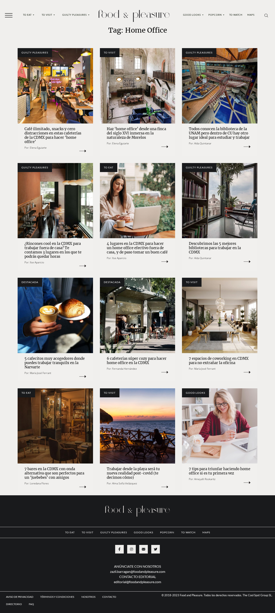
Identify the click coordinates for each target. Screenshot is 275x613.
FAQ (31, 604)
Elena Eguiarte (38, 147)
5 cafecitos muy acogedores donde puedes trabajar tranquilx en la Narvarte (54, 362)
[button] (8, 15)
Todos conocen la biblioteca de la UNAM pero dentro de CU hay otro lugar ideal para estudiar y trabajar (219, 133)
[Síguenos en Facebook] (119, 549)
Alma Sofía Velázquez (124, 483)
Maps (251, 14)
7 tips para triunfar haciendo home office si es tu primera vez (219, 471)
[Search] (266, 15)
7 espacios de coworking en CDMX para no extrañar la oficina (219, 360)
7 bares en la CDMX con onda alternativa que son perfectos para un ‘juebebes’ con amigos (54, 473)
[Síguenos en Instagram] (131, 549)
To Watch (235, 14)
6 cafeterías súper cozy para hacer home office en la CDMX (137, 360)
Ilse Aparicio (37, 262)
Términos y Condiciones (57, 596)
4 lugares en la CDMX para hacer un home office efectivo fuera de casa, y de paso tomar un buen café (137, 248)
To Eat (27, 14)
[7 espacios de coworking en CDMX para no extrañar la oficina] (219, 315)
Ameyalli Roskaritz (204, 479)
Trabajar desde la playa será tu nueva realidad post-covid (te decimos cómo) (133, 473)
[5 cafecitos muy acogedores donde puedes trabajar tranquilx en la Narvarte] (55, 315)
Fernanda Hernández (124, 369)
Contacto (109, 596)
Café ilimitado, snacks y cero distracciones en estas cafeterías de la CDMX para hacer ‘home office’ (52, 135)
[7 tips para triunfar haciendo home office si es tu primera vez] (219, 426)
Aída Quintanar (202, 143)
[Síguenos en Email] (143, 549)
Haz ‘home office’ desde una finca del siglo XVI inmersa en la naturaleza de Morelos (136, 133)
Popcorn (215, 14)
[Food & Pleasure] (134, 14)
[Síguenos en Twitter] (155, 549)
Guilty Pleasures (74, 14)
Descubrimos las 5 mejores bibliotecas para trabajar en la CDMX (215, 248)
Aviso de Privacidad (19, 596)
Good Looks (192, 14)
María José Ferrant (40, 373)
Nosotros (88, 596)
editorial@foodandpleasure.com (137, 582)
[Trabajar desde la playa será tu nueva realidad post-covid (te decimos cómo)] (137, 426)
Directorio (14, 604)
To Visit (47, 14)
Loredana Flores (39, 483)
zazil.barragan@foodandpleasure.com (137, 571)
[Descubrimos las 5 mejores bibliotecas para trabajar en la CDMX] (219, 200)
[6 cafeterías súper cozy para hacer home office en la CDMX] (137, 315)
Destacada (29, 282)
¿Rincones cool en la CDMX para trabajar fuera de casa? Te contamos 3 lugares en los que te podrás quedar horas (52, 250)
